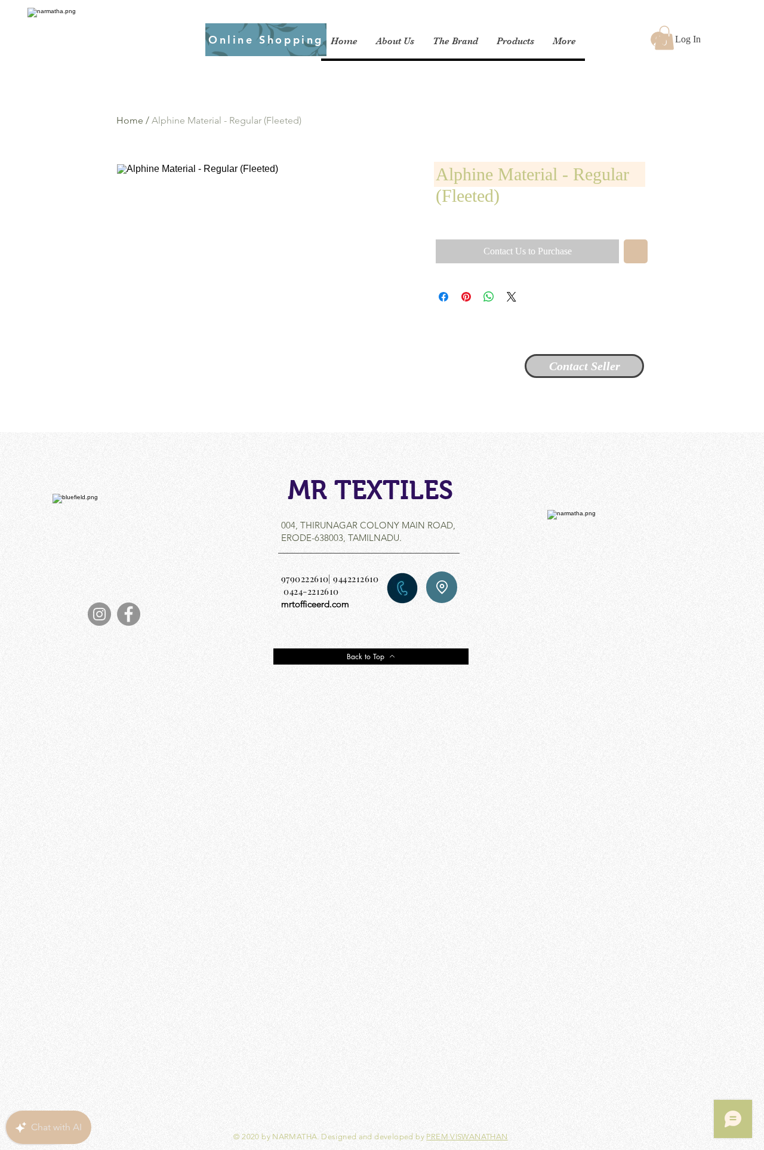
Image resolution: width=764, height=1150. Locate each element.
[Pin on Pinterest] (466, 297)
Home (129, 120)
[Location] (441, 587)
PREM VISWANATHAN (466, 1136)
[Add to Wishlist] (636, 251)
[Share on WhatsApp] (489, 297)
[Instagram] (99, 614)
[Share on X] (511, 297)
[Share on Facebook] (443, 297)
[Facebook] (128, 614)
